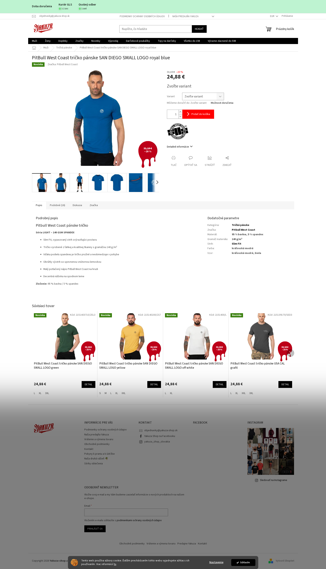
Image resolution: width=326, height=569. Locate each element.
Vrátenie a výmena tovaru (98, 439)
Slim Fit (236, 244)
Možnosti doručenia (222, 103)
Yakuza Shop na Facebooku (159, 436)
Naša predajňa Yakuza (185, 16)
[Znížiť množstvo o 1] (180, 116)
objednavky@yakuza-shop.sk (161, 430)
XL (40, 393)
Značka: (63, 64)
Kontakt (88, 449)
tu (115, 564)
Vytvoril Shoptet (285, 561)
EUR (272, 16)
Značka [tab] (94, 205)
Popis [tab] (39, 205)
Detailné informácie (178, 147)
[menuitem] (34, 41)
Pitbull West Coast (243, 230)
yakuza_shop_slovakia (157, 442)
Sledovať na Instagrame (273, 480)
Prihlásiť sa (95, 529)
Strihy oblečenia (93, 463)
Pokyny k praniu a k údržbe (99, 454)
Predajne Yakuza (186, 544)
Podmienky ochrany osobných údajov (142, 16)
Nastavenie (216, 562)
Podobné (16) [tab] (57, 205)
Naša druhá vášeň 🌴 (96, 459)
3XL (47, 393)
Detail (88, 384)
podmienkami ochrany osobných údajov (139, 520)
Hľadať (199, 29)
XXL (123, 393)
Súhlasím (245, 562)
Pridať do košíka (200, 114)
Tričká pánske (240, 225)
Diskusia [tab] (77, 205)
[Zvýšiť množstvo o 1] (180, 112)
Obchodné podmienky (97, 444)
